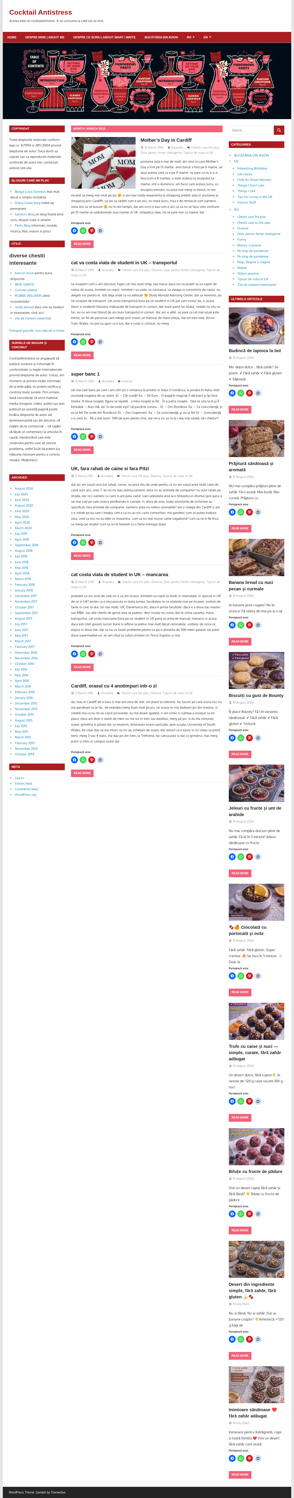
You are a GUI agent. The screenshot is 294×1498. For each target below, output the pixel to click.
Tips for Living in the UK (254, 197)
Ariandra (177, 147)
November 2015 (26, 709)
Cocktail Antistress (40, 12)
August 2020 (24, 505)
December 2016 (26, 652)
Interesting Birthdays (252, 168)
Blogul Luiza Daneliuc (30, 192)
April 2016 (22, 681)
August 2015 (23, 720)
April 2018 (22, 573)
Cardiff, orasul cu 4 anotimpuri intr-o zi (114, 686)
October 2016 (24, 664)
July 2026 (21, 494)
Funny (241, 239)
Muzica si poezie (249, 245)
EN (206, 37)
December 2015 (26, 703)
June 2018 (22, 562)
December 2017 (26, 596)
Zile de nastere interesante (256, 285)
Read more (82, 244)
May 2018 (21, 568)
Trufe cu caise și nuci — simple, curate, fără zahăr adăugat (255, 1052)
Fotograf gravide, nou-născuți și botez (37, 330)
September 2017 (26, 613)
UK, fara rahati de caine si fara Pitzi (110, 468)
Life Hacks (244, 174)
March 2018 (23, 579)
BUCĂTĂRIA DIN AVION (161, 37)
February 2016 (25, 692)
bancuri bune (24, 273)
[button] (256, 902)
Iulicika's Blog (25, 214)
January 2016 (24, 698)
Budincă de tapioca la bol (255, 350)
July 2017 (21, 624)
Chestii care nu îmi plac (254, 223)
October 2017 (24, 607)
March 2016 (23, 686)
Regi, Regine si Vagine (253, 262)
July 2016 (21, 669)
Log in (19, 778)
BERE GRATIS (24, 284)
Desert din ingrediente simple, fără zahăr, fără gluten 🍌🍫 (252, 1290)
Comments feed (26, 789)
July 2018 (21, 556)
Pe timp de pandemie (252, 251)
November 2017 (26, 601)
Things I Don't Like (250, 185)
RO (189, 37)
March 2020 (23, 528)
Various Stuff (246, 202)
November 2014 (26, 749)
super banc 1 (85, 374)
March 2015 (23, 737)
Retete (242, 268)
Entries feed (23, 783)
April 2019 (22, 539)
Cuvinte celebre (26, 290)
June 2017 (21, 630)
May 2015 (21, 732)
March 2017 (23, 641)
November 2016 (26, 658)
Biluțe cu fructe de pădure (255, 1171)
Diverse (157, 270)
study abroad (24, 307)
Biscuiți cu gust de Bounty (256, 695)
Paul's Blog (23, 225)
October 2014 (24, 754)
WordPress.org (25, 795)
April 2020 (22, 522)
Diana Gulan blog (27, 203)
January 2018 (24, 590)
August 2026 (24, 488)
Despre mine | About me (44, 37)
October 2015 (24, 714)
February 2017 (25, 647)
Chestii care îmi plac (205, 147)
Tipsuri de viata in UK (198, 152)
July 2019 (21, 534)
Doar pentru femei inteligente (161, 152)
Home (11, 37)
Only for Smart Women (254, 180)
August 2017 (23, 618)
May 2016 (21, 675)
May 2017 (21, 635)
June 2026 (22, 500)
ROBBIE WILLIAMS (28, 296)
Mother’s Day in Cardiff (166, 140)
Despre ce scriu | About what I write (104, 37)
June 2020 (22, 511)
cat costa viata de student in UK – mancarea (119, 574)
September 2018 (26, 545)
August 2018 (23, 551)
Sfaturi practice (248, 273)
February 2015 (25, 743)
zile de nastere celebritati (33, 318)
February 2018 (25, 585)
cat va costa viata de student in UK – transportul (124, 262)
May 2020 (22, 517)
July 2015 (21, 726)
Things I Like (246, 191)
